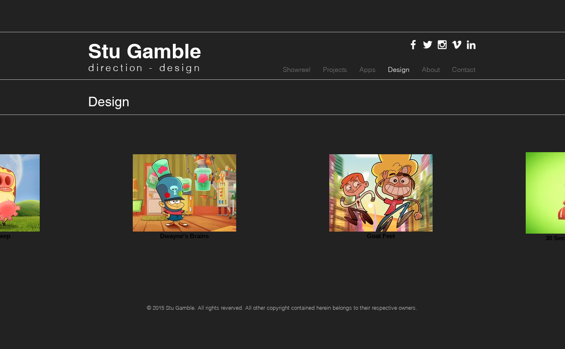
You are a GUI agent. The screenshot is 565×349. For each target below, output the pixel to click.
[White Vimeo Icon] (456, 44)
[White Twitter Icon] (427, 44)
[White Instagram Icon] (442, 44)
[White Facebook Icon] (413, 44)
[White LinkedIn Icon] (471, 44)
